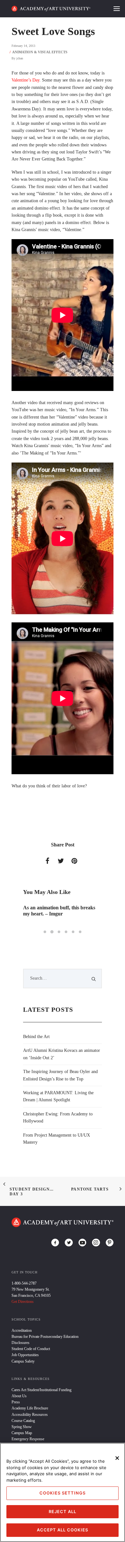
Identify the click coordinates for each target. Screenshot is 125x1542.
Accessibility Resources (30, 1414)
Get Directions (23, 1301)
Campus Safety (23, 1361)
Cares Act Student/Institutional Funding (41, 1390)
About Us (19, 1396)
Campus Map (22, 1433)
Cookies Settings (62, 1492)
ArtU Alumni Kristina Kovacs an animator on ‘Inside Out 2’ (61, 1054)
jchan (19, 58)
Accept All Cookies (62, 1529)
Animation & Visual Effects (39, 52)
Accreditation (22, 1330)
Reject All (62, 1511)
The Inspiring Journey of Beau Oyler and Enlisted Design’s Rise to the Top (60, 1075)
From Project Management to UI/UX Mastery (56, 1139)
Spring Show (22, 1427)
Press (16, 1402)
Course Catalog (23, 1420)
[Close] (117, 1458)
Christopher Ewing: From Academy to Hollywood (58, 1117)
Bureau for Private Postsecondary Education (45, 1336)
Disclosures (20, 1342)
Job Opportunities (25, 1355)
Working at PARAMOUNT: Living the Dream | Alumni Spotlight (58, 1096)
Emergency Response (28, 1439)
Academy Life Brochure (30, 1408)
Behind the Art (36, 1036)
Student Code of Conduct (31, 1349)
